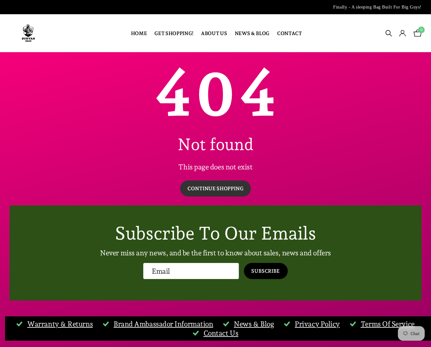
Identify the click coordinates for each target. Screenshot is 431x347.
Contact (289, 33)
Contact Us (221, 333)
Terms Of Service (388, 324)
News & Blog (252, 33)
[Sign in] (402, 33)
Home (139, 33)
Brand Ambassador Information (163, 324)
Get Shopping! (173, 33)
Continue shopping (215, 189)
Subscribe (265, 271)
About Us (214, 33)
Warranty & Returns (60, 324)
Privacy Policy (317, 324)
